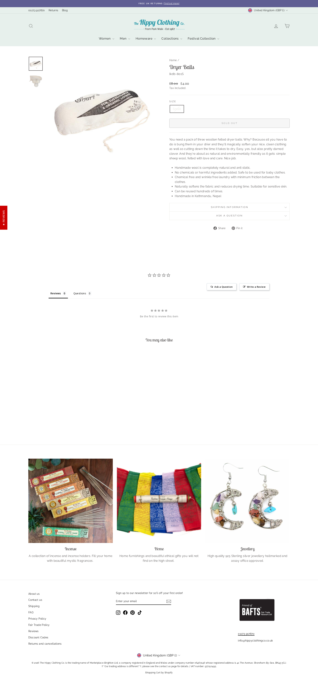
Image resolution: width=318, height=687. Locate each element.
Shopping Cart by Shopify (159, 672)
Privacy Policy (37, 618)
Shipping (34, 606)
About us (34, 593)
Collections (170, 38)
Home (173, 60)
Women (105, 38)
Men (123, 38)
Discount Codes (38, 637)
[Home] (159, 501)
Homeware (144, 38)
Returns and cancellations (44, 643)
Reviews (33, 631)
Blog (65, 10)
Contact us (35, 599)
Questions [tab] (79, 293)
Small (177, 109)
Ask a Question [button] (223, 286)
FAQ (30, 612)
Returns (53, 10)
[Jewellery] (247, 501)
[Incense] (70, 501)
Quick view (59, 409)
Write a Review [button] (256, 286)
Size (172, 101)
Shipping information (229, 207)
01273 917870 (36, 10)
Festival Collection (202, 38)
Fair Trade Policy (39, 624)
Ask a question (229, 215)
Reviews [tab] (55, 293)
